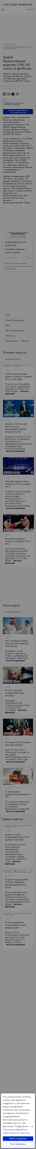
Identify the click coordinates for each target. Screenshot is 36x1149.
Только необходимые (18, 1144)
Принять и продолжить (18, 1138)
